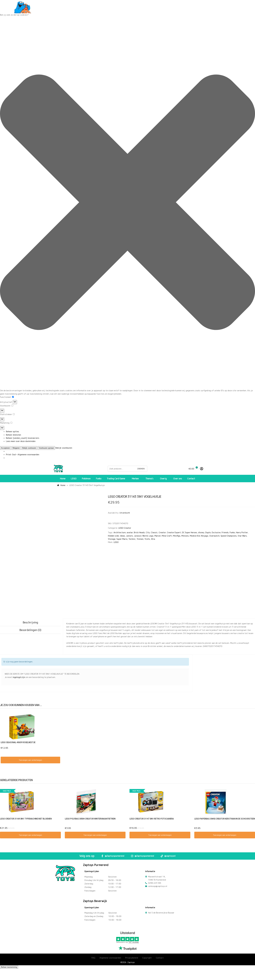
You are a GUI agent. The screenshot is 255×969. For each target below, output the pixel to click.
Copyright (147, 957)
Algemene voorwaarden (110, 957)
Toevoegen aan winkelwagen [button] (30, 760)
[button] (127, 202)
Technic (132, 539)
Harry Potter (242, 532)
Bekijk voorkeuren (29, 448)
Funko (98, 478)
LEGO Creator (124, 528)
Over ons (177, 478)
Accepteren (5, 448)
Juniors (129, 535)
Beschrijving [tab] (30, 622)
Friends (225, 532)
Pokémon (86, 478)
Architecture (120, 532)
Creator (162, 532)
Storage (111, 539)
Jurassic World (141, 535)
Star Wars (242, 535)
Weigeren (16, 448)
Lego (151, 535)
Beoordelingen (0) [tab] (30, 630)
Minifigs (176, 535)
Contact (191, 478)
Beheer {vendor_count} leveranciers (22, 438)
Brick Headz (139, 532)
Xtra (153, 539)
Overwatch (214, 535)
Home (62, 478)
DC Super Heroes (189, 532)
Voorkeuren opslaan (46, 448)
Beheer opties (12, 431)
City (148, 532)
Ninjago (204, 535)
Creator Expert (174, 532)
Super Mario (122, 539)
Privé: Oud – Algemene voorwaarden (22, 454)
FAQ (93, 957)
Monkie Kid (195, 535)
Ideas (122, 535)
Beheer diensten (13, 434)
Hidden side (113, 535)
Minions (185, 535)
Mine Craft (167, 535)
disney (201, 532)
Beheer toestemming (9, 967)
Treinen (140, 539)
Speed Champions (229, 535)
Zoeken (140, 469)
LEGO (73, 478)
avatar (130, 532)
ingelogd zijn (19, 677)
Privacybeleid (131, 957)
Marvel (157, 535)
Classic (154, 532)
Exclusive (216, 532)
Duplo (208, 532)
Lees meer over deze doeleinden (20, 441)
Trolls (147, 539)
